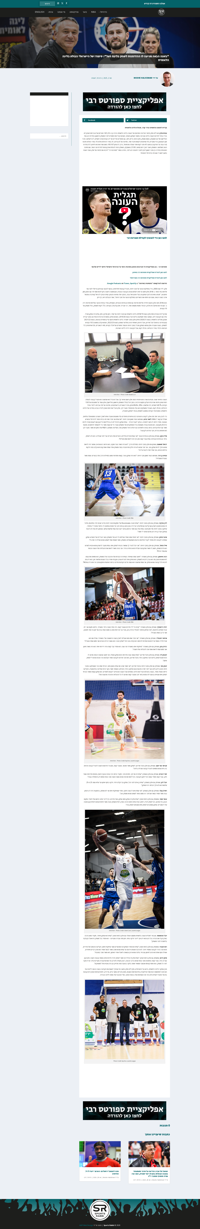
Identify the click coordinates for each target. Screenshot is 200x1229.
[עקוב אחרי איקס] (62, 3)
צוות (51, 12)
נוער (85, 12)
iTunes (126, 283)
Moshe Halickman (143, 78)
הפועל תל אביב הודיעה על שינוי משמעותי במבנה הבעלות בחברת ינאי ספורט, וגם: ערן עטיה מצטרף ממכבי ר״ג (150, 1174)
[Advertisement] (53, 111)
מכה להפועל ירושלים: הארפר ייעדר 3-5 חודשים (102, 1172)
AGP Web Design (86, 1225)
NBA (93, 12)
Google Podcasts (114, 283)
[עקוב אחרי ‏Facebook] (66, 3)
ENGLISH (39, 12)
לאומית (93, 78)
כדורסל (103, 12)
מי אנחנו (61, 12)
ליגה (85, 1177)
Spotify (133, 283)
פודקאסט (74, 12)
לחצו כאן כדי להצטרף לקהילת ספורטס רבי (147, 238)
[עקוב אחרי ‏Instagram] (58, 3)
